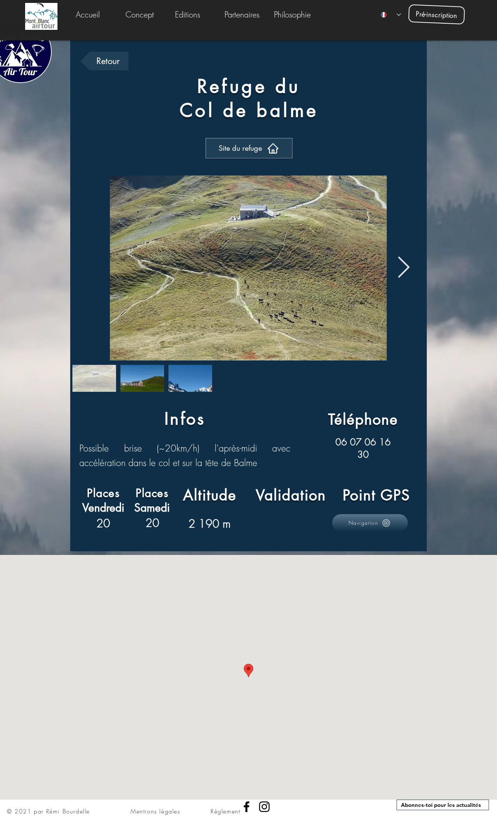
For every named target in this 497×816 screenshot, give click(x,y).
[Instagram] (264, 807)
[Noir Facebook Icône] (246, 807)
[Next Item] (403, 268)
